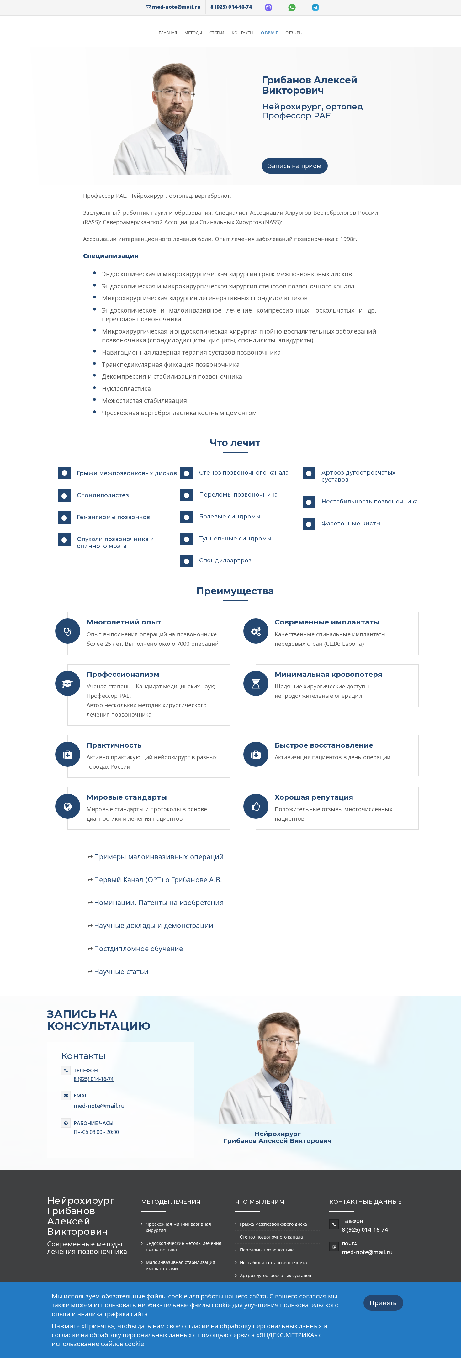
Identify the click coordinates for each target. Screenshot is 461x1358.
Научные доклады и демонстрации (153, 925)
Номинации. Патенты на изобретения (159, 902)
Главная (168, 32)
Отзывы (294, 32)
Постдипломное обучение (138, 948)
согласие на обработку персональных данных (252, 1326)
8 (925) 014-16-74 (94, 1079)
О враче (269, 32)
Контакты (242, 32)
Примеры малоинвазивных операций (159, 856)
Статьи (216, 32)
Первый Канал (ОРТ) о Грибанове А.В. (158, 879)
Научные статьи (121, 971)
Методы (193, 32)
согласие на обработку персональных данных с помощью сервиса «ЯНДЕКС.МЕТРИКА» (184, 1335)
